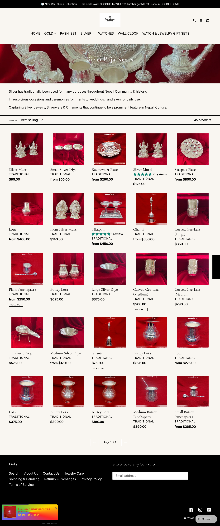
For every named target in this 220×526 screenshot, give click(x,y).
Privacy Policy (91, 479)
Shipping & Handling (24, 479)
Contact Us (51, 473)
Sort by (13, 120)
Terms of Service (21, 485)
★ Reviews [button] (216, 267)
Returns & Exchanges (60, 479)
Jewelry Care (74, 473)
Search (14, 473)
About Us (31, 473)
